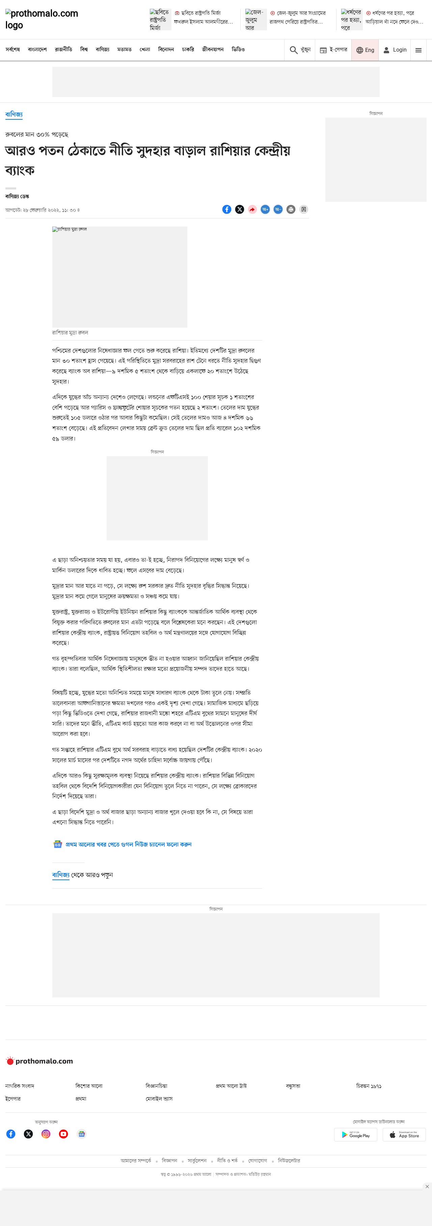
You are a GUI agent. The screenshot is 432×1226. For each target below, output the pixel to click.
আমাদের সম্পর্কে (136, 1161)
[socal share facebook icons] (227, 213)
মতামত (124, 50)
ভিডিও (238, 50)
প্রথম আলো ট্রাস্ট (231, 1086)
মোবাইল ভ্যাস (159, 1099)
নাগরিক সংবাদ (19, 1086)
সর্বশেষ (13, 50)
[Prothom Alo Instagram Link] (49, 1135)
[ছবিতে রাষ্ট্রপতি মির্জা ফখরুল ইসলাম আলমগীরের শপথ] (160, 19)
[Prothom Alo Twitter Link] (31, 1135)
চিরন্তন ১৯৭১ (368, 1086)
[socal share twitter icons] (240, 213)
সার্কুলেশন (197, 1161)
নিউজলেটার (289, 1161)
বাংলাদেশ (37, 50)
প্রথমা (81, 1099)
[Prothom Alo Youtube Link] (67, 1135)
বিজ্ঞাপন (169, 1161)
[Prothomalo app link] (355, 1135)
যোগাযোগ (257, 1161)
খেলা (145, 50)
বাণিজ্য (102, 50)
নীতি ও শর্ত (227, 1161)
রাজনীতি (63, 50)
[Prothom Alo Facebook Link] (14, 1135)
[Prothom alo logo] (39, 1063)
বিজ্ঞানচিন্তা (156, 1086)
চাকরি (188, 50)
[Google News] (82, 1135)
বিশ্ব (84, 50)
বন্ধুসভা (293, 1086)
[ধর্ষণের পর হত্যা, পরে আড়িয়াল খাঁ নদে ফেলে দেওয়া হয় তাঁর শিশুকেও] (352, 19)
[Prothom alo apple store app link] (404, 1135)
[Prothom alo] (51, 19)
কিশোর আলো (89, 1086)
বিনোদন (166, 50)
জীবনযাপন (213, 50)
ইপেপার (13, 1099)
